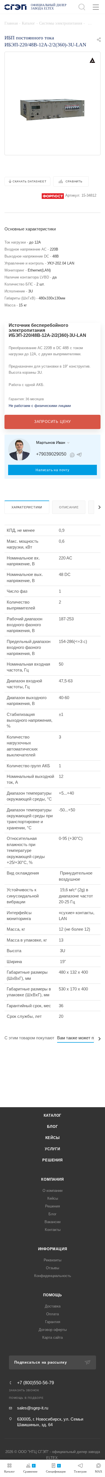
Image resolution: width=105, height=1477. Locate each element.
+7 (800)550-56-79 (35, 1383)
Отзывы (52, 1268)
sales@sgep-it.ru (32, 1407)
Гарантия (52, 1322)
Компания (52, 1179)
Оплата (52, 1314)
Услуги (52, 1149)
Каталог (53, 1115)
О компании (52, 1190)
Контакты (52, 1230)
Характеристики (26, 507)
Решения (52, 1160)
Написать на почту (52, 470)
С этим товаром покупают (29, 1037)
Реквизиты (52, 1260)
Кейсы (52, 1138)
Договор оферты (53, 1330)
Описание (68, 507)
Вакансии (52, 1222)
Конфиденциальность (52, 1276)
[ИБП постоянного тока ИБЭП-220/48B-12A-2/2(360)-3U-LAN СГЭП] (53, 108)
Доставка (52, 1306)
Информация (52, 1249)
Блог (52, 1127)
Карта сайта (52, 1337)
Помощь (52, 1295)
